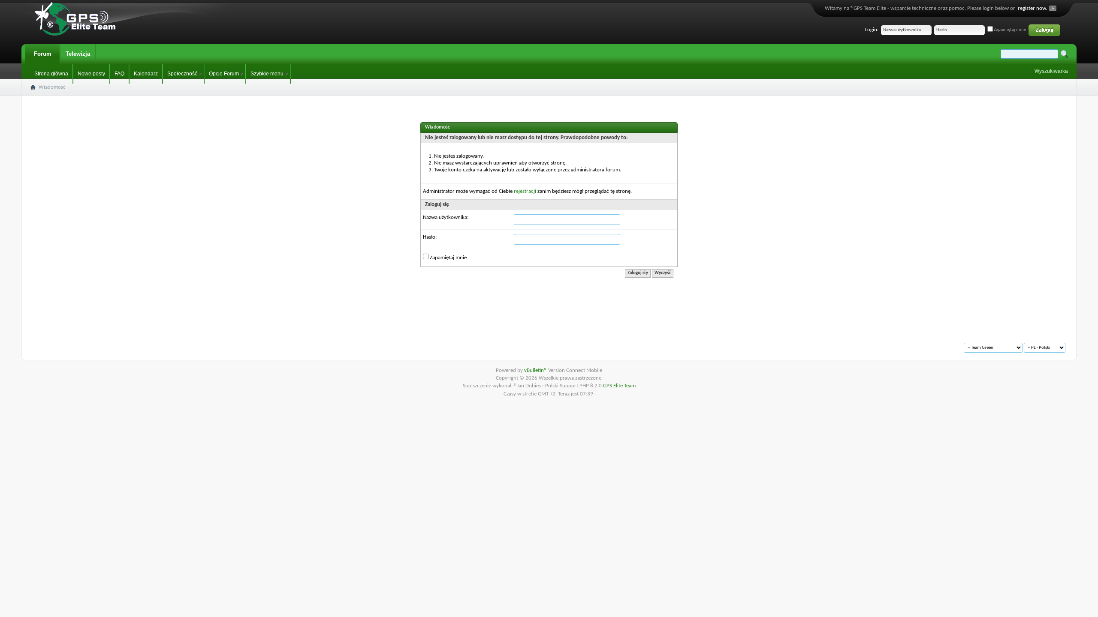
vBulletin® (536, 370)
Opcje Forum (224, 74)
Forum (42, 54)
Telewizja (78, 54)
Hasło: (430, 237)
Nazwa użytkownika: (445, 217)
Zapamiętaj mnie (1009, 29)
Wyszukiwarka (1051, 71)
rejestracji (525, 191)
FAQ (119, 74)
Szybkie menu (267, 74)
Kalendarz (146, 74)
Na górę (153, 344)
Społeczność (182, 74)
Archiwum (52, 344)
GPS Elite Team (619, 386)
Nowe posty (91, 74)
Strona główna (51, 74)
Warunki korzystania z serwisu (103, 344)
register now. (1032, 8)
